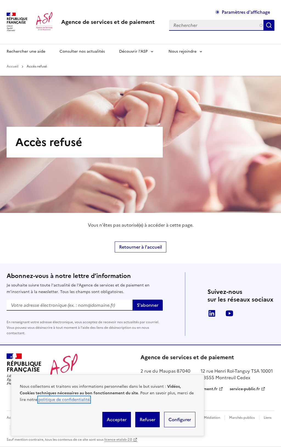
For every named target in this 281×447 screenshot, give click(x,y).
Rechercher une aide (26, 51)
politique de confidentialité (64, 400)
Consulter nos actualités (82, 51)
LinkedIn (211, 313)
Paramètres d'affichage (246, 12)
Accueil (12, 66)
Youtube (229, 313)
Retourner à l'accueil (140, 247)
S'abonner (147, 305)
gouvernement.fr (202, 389)
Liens (267, 417)
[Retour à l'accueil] (64, 369)
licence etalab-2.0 (118, 439)
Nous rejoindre (182, 51)
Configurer (179, 419)
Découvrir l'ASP (133, 51)
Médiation (212, 417)
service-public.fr (245, 389)
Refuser (147, 419)
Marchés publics (242, 417)
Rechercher (270, 25)
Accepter (117, 419)
